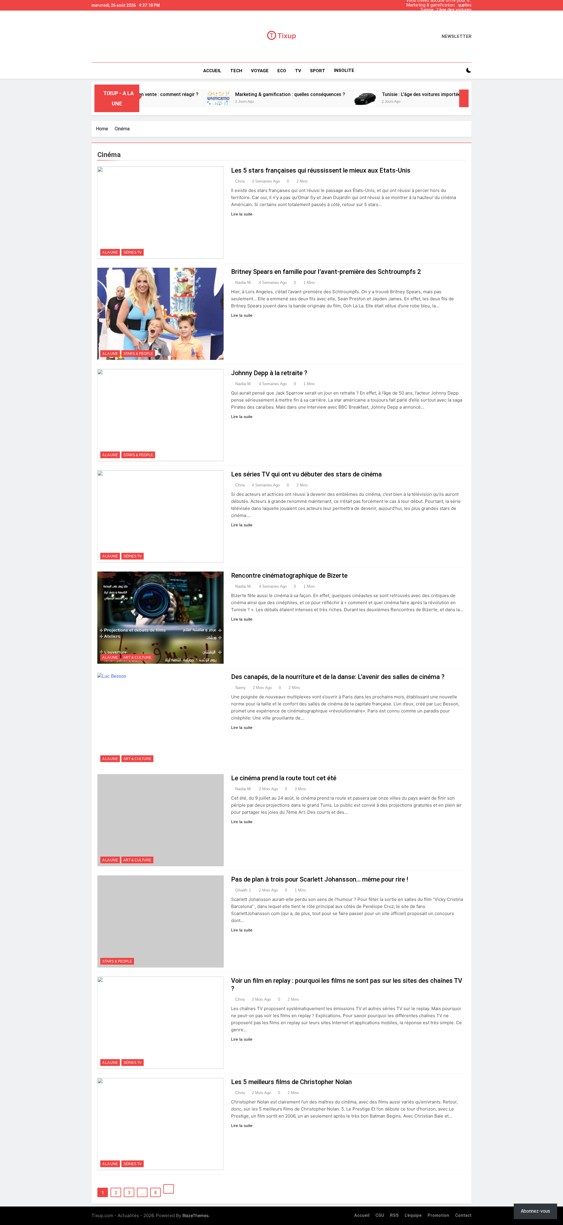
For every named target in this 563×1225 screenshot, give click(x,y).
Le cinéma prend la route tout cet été (283, 778)
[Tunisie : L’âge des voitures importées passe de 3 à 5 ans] (324, 98)
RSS (394, 1215)
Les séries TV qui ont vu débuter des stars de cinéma (306, 474)
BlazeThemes (195, 1215)
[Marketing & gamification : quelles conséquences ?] (177, 98)
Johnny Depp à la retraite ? (269, 373)
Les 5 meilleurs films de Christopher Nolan (291, 1082)
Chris (240, 181)
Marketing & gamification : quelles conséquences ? (439, 5)
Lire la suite (241, 214)
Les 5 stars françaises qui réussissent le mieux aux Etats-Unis (321, 170)
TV (298, 70)
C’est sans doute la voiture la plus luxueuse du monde (439, 14)
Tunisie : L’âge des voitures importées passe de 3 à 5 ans (443, 10)
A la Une (110, 252)
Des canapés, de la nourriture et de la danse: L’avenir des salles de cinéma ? (338, 676)
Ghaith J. (243, 890)
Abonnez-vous (535, 1211)
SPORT (317, 70)
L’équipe (413, 1215)
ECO (281, 70)
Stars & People (138, 354)
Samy (240, 687)
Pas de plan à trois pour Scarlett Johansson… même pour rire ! (319, 879)
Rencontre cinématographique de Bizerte (289, 575)
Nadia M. (243, 282)
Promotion (438, 1215)
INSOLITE (344, 70)
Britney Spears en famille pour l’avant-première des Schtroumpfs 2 (326, 271)
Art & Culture (137, 658)
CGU (379, 1215)
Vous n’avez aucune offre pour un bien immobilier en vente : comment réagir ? (439, 19)
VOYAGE (260, 70)
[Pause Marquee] (464, 98)
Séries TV (132, 252)
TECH (236, 70)
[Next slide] (469, 4)
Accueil (212, 70)
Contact (463, 1215)
